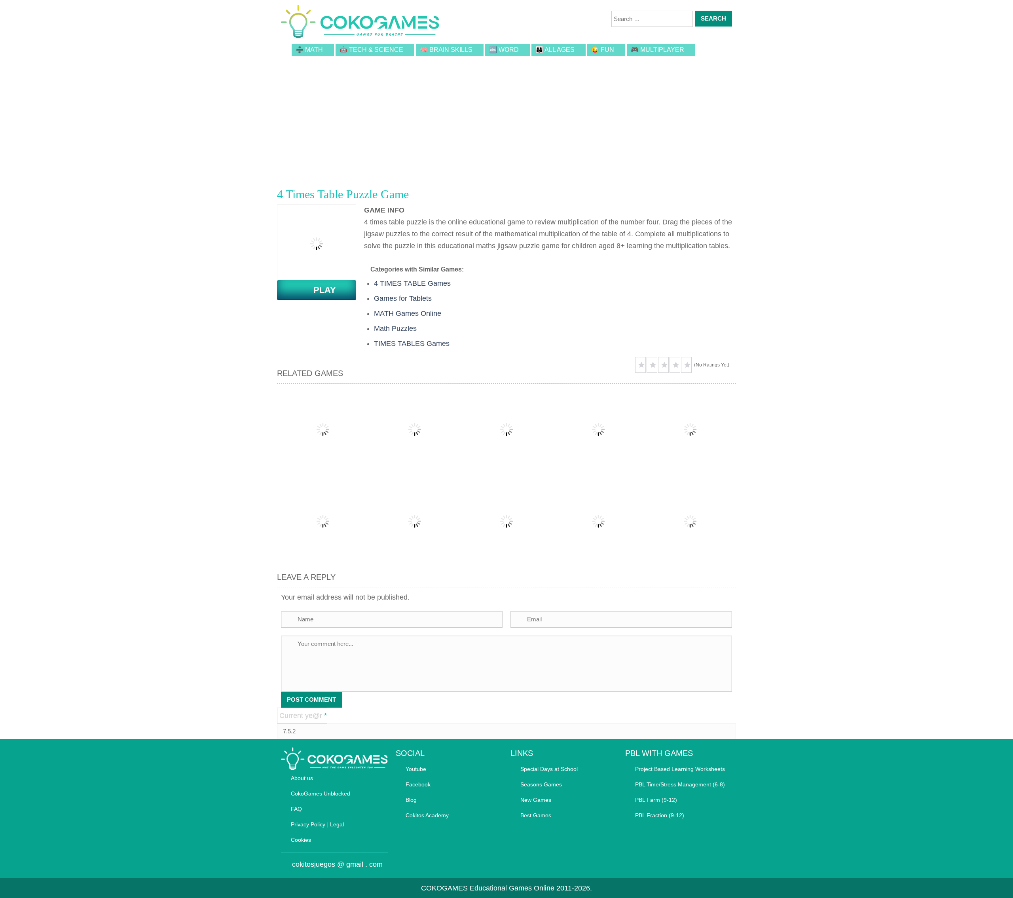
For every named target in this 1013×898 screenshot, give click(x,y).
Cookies (301, 840)
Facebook (418, 784)
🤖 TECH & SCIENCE (371, 49)
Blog (411, 800)
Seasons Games (541, 784)
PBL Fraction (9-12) (659, 815)
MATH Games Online (407, 313)
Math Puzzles (395, 328)
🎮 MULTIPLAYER (657, 49)
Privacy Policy (308, 824)
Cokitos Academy (427, 815)
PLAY (320, 290)
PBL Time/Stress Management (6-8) (680, 784)
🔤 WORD (504, 49)
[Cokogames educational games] (360, 23)
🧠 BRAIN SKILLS (446, 49)
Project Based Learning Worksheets (680, 769)
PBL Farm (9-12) (656, 800)
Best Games (535, 815)
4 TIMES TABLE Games (412, 283)
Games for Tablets (403, 298)
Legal (337, 824)
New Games (535, 800)
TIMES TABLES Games (412, 343)
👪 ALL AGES (555, 49)
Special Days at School (549, 769)
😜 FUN (602, 49)
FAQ (296, 809)
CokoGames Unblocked (320, 793)
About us (302, 778)
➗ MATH (309, 49)
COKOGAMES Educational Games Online (487, 888)
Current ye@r (303, 716)
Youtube (416, 769)
